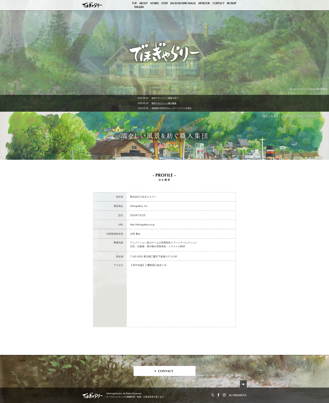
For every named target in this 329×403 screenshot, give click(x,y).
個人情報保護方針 (238, 395)
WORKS (154, 3)
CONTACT (218, 3)
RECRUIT (231, 3)
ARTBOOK (204, 3)
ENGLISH (139, 7)
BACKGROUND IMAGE (183, 3)
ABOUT (143, 3)
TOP (134, 3)
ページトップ (243, 384)
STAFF (164, 3)
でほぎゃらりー (92, 5)
